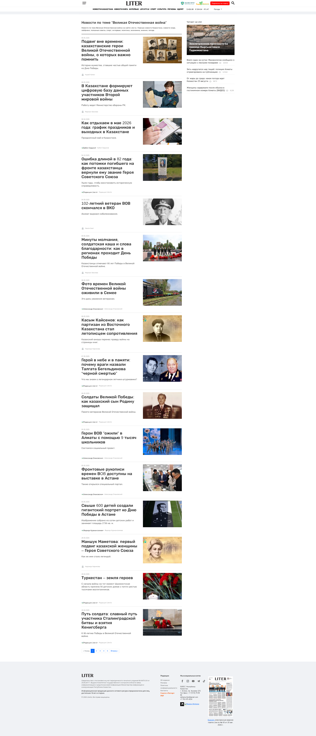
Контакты (164, 690)
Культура (161, 9)
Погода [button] (217, 9)
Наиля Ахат (89, 228)
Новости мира (121, 9)
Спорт (153, 9)
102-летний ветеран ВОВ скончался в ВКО (105, 205)
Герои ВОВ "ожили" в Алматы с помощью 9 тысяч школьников (108, 437)
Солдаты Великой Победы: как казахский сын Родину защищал (107, 401)
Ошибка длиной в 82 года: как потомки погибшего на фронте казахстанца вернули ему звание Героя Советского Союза (107, 168)
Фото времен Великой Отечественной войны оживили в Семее (103, 288)
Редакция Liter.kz (105, 192)
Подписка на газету (220, 3)
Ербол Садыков (103, 148)
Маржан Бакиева (91, 112)
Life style (144, 9)
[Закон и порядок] (188, 3)
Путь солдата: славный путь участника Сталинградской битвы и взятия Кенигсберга (109, 620)
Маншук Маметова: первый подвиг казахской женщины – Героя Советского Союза (109, 546)
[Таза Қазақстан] (203, 3)
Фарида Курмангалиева (114, 530)
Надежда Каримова (92, 349)
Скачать (211, 720)
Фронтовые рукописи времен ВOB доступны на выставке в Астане (106, 473)
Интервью (134, 9)
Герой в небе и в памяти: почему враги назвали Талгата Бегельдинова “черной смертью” (105, 367)
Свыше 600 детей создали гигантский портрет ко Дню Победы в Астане (108, 510)
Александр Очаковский (113, 309)
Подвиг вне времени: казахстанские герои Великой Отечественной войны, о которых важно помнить (105, 50)
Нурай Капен (90, 75)
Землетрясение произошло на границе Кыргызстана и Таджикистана (208, 47)
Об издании (165, 680)
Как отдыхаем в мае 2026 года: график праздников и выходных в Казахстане (108, 127)
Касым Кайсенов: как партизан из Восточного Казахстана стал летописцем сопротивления (109, 327)
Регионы (172, 9)
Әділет (180, 9)
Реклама (163, 683)
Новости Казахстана (103, 9)
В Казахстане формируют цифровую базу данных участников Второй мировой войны (106, 92)
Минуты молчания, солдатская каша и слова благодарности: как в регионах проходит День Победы (106, 248)
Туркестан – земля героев (107, 578)
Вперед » (114, 651)
